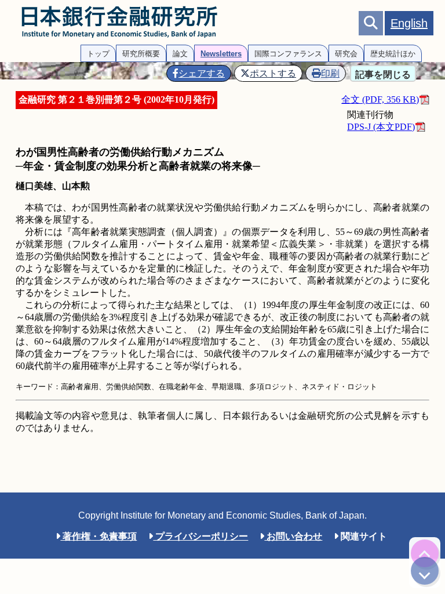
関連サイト (362, 536)
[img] (425, 553)
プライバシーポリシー (200, 536)
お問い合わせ (293, 536)
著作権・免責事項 (98, 536)
